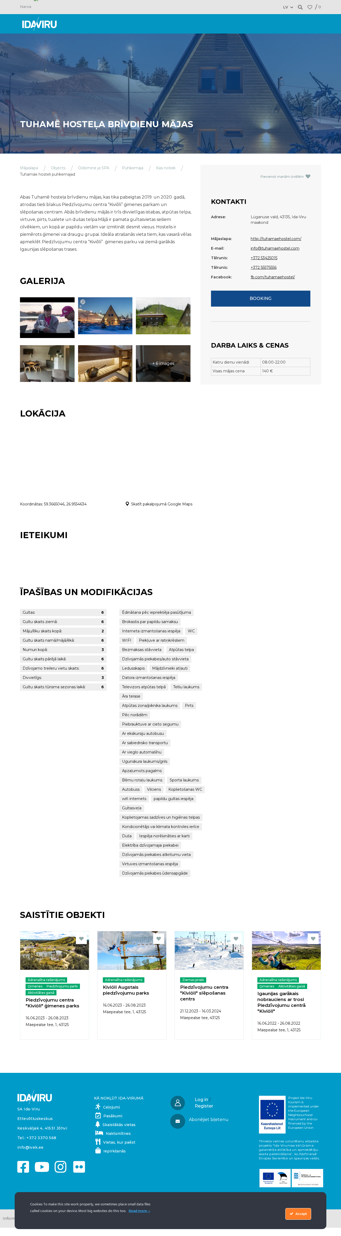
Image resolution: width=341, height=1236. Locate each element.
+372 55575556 (264, 267)
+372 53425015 (264, 258)
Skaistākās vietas (119, 1124)
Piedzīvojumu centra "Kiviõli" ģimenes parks (52, 1002)
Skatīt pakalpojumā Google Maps (161, 504)
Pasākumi (112, 1116)
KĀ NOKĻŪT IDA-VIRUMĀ (118, 1098)
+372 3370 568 (41, 1137)
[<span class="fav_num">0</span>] (309, 7)
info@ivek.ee (30, 1147)
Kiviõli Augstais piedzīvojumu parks (126, 990)
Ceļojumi (111, 1107)
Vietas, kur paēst (119, 1142)
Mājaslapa (29, 168)
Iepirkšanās (114, 1151)
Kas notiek (166, 168)
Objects (58, 168)
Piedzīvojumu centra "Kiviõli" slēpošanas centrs (204, 993)
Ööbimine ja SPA (93, 168)
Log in (201, 1099)
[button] (300, 7)
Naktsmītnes (118, 1133)
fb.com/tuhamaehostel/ (273, 277)
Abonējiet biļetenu (209, 1119)
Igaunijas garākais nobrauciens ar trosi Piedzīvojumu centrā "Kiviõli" (281, 1002)
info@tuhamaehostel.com (275, 248)
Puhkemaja (132, 168)
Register (204, 1106)
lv (285, 7)
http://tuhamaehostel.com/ (276, 238)
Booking (260, 298)
